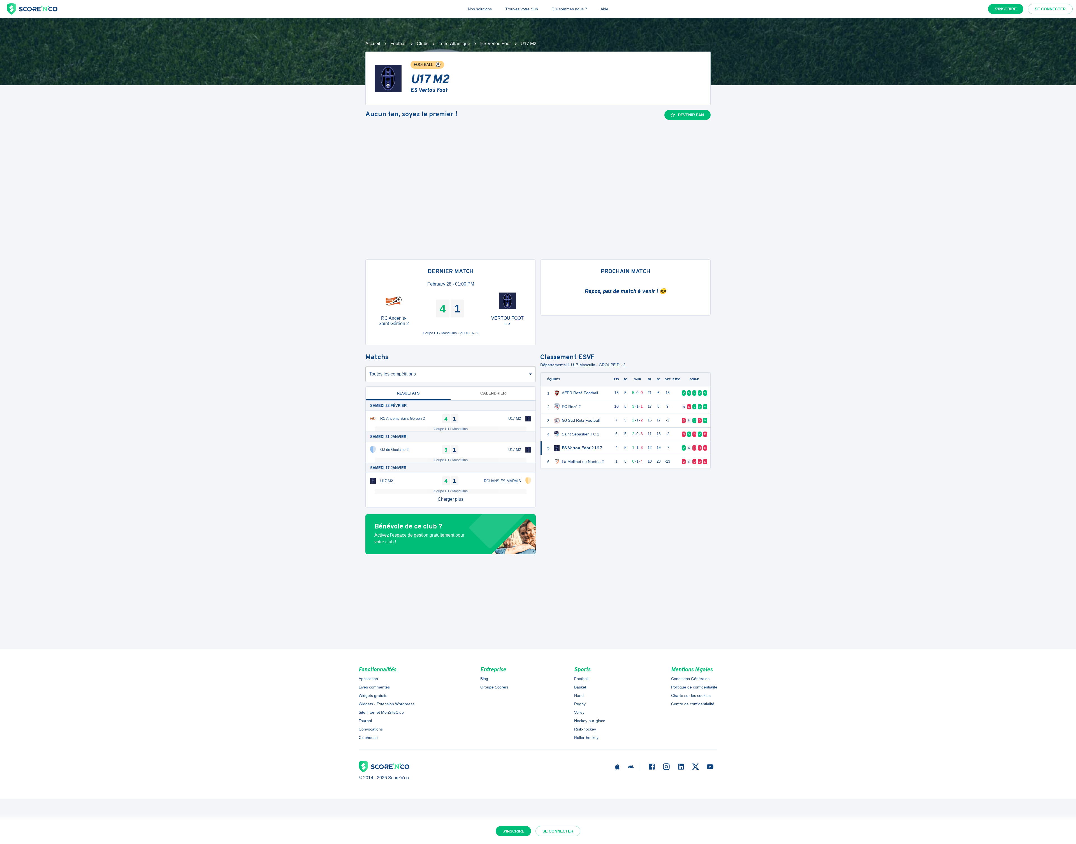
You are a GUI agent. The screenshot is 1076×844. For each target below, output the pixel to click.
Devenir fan (691, 115)
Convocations (371, 729)
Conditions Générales (690, 678)
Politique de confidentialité (694, 687)
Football (398, 43)
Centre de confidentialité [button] (692, 704)
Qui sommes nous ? (569, 9)
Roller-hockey (586, 737)
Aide (604, 9)
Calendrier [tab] (493, 393)
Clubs (422, 43)
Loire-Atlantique (454, 43)
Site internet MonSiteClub (381, 712)
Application (368, 678)
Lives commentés (374, 687)
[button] (450, 499)
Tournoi (365, 720)
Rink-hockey (585, 729)
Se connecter (1050, 9)
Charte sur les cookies (691, 695)
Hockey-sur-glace (589, 720)
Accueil (372, 43)
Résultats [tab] (408, 393)
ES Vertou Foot (495, 43)
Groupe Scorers (494, 687)
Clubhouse (368, 737)
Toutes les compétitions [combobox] (392, 374)
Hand (579, 695)
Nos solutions (480, 9)
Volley (579, 712)
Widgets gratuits (373, 695)
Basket (580, 687)
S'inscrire (1006, 9)
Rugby (580, 704)
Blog (484, 678)
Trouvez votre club (521, 9)
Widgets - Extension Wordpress (386, 704)
